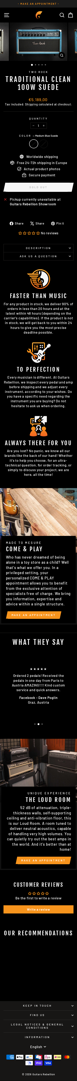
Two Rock (38, 72)
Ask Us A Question (38, 256)
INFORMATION (37, 1037)
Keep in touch (37, 1005)
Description (38, 248)
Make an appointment (33, 615)
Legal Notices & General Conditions (37, 1026)
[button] (29, 233)
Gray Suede (43, 144)
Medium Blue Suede (34, 144)
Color (38, 135)
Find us (37, 1015)
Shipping (31, 104)
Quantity (38, 118)
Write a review (38, 909)
